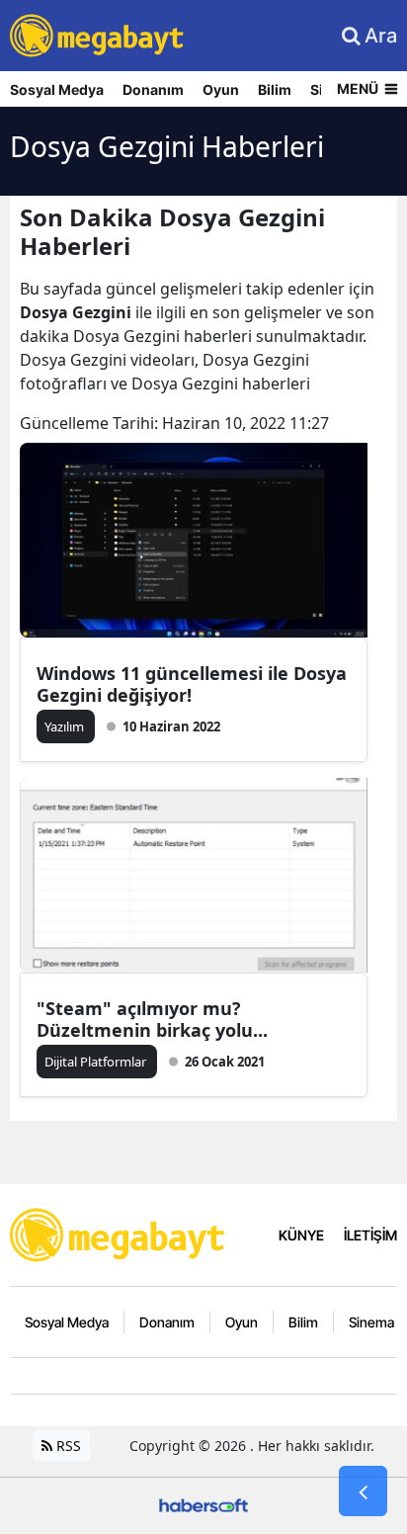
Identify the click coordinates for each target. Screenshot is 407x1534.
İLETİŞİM (370, 1235)
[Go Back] (363, 1491)
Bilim (274, 89)
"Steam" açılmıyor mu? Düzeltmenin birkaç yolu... (152, 1019)
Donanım (153, 89)
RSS (66, 1445)
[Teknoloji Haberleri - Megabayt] (118, 1232)
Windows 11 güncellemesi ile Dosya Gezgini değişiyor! (192, 684)
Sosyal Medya (57, 89)
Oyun (221, 89)
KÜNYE (301, 1235)
